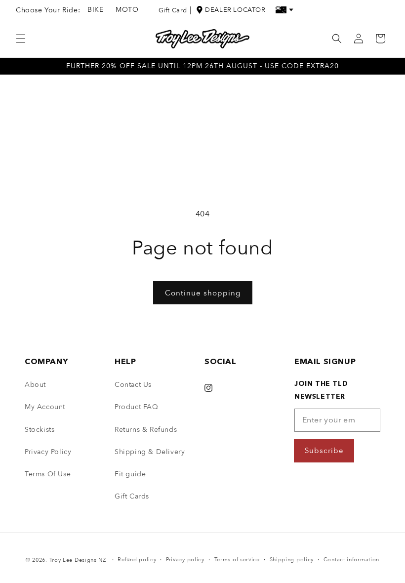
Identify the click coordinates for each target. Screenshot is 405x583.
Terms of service (237, 559)
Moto (127, 9)
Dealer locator (235, 9)
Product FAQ (137, 407)
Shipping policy (292, 559)
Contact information (351, 559)
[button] (21, 38)
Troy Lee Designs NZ (77, 560)
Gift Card (173, 10)
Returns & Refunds (146, 429)
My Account (45, 407)
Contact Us (133, 384)
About (35, 384)
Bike (95, 9)
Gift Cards (132, 496)
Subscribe (324, 451)
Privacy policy (185, 559)
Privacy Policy (48, 452)
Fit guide (130, 474)
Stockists (39, 429)
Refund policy (137, 559)
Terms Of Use (48, 474)
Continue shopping (203, 293)
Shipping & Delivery (150, 452)
